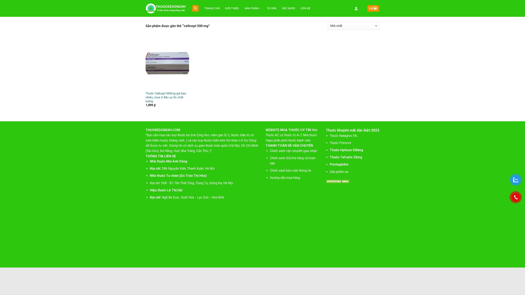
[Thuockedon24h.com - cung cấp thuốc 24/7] (166, 8)
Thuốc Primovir (341, 143)
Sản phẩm (251, 8)
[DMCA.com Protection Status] (338, 181)
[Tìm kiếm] (195, 8)
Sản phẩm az (339, 172)
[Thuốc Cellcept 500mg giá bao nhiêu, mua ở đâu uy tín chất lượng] (167, 63)
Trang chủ (212, 8)
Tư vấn (272, 8)
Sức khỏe (288, 8)
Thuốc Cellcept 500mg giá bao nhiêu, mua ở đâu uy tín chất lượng (166, 97)
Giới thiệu (232, 8)
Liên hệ (305, 8)
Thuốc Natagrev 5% (343, 136)
